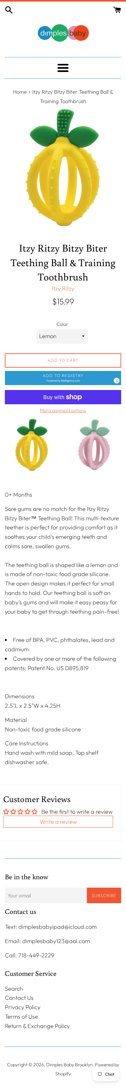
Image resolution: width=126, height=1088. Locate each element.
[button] (63, 378)
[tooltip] (117, 381)
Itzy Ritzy (63, 288)
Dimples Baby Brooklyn (69, 1065)
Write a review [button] (58, 821)
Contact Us (19, 997)
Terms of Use (21, 1016)
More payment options (63, 410)
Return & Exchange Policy (37, 1026)
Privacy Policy (22, 1007)
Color (62, 324)
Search (14, 988)
